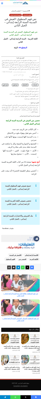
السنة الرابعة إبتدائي (15, 15)
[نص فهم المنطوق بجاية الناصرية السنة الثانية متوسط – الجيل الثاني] (30, 339)
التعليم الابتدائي (15, 11)
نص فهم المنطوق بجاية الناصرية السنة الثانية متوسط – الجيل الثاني (31, 348)
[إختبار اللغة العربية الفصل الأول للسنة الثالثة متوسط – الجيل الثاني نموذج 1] (30, 360)
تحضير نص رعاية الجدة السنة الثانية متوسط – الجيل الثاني (12, 347)
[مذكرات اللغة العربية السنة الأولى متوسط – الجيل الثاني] (10, 360)
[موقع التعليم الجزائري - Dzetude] (20, 3)
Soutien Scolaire (20, 385)
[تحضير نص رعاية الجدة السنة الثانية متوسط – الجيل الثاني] (10, 339)
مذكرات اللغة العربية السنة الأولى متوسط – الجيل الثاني (12, 368)
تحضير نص (22, 259)
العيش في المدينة (14, 255)
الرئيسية (25, 11)
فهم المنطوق (10, 259)
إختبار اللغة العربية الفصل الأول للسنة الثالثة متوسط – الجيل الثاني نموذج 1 (31, 369)
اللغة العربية (33, 259)
